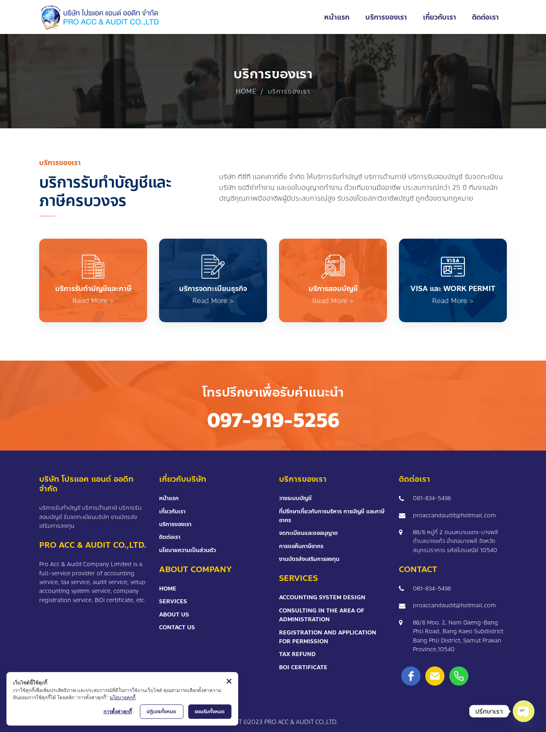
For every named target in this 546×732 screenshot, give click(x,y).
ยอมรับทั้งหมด (210, 711)
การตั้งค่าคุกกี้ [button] (118, 711)
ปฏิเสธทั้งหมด (161, 711)
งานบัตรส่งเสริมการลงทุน (309, 559)
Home (246, 91)
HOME (167, 588)
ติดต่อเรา (169, 537)
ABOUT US (174, 614)
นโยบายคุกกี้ (123, 697)
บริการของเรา (175, 524)
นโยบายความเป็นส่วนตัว (187, 550)
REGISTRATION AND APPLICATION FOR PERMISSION (327, 637)
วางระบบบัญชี (295, 498)
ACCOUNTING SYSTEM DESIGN (322, 597)
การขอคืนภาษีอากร (301, 546)
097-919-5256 (273, 420)
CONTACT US (177, 627)
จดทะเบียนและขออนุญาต (308, 533)
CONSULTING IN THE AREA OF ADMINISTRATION (321, 615)
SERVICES (173, 601)
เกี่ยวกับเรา (172, 511)
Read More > (93, 300)
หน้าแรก (169, 498)
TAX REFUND (297, 654)
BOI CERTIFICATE (303, 667)
